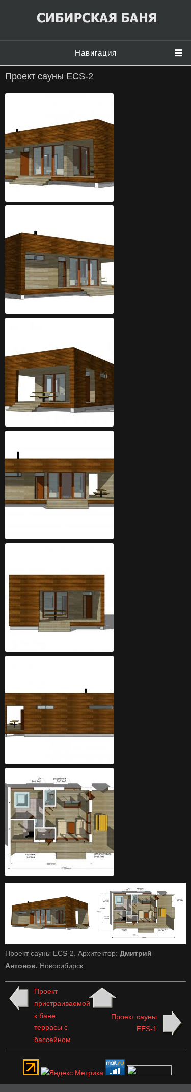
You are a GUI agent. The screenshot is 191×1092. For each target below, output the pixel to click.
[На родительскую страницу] (103, 998)
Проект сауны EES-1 (134, 1023)
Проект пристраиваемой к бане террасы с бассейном (57, 1015)
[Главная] (95, 24)
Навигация (96, 52)
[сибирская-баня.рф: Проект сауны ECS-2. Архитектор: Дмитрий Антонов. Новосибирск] (59, 199)
